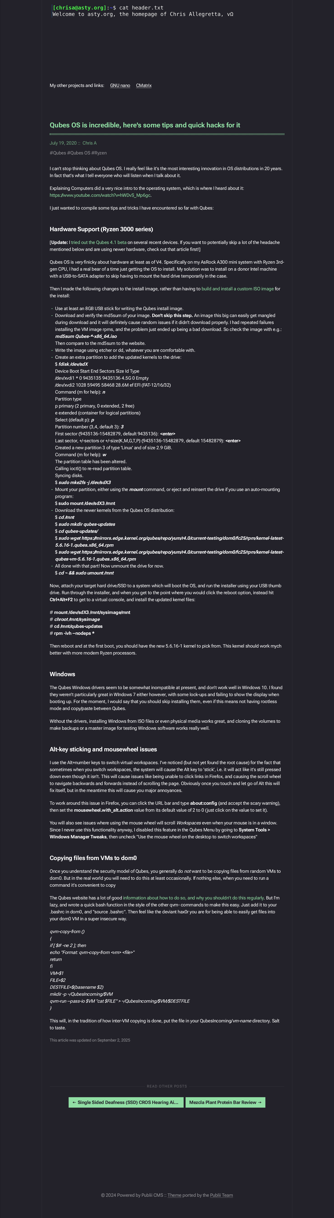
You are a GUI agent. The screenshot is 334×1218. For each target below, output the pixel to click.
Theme (174, 1195)
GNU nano (120, 85)
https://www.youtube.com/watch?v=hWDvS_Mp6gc (100, 195)
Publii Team (221, 1195)
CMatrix (144, 85)
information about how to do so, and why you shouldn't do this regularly (193, 898)
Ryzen (101, 153)
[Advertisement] (167, 49)
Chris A (90, 143)
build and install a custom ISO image (238, 289)
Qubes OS (80, 153)
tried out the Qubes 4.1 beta (99, 242)
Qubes (59, 153)
